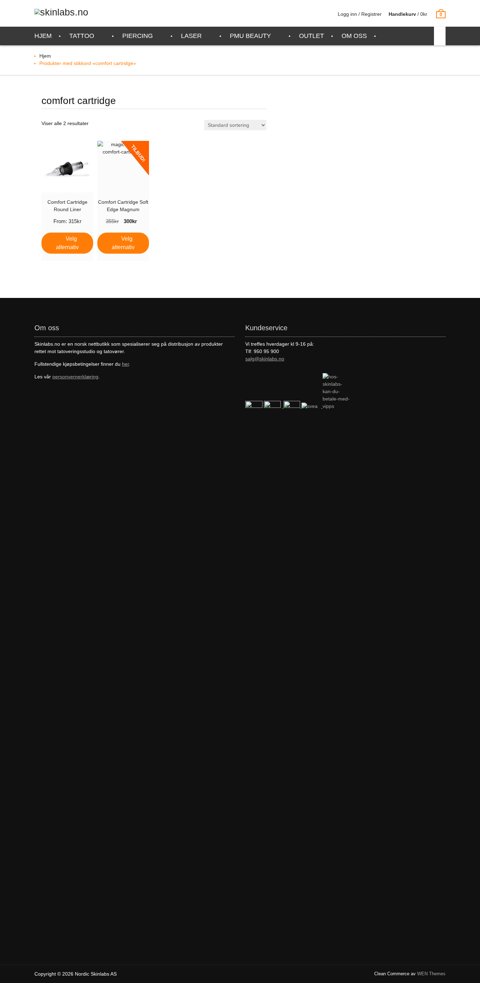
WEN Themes (431, 973)
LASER (191, 35)
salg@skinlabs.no (264, 359)
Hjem (45, 56)
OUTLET (311, 35)
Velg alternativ (67, 243)
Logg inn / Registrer (360, 14)
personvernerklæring (75, 376)
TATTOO (81, 35)
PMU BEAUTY (250, 35)
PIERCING (137, 35)
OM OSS (354, 35)
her (125, 364)
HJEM (43, 35)
